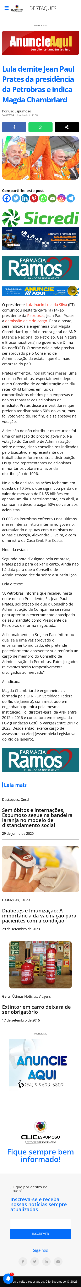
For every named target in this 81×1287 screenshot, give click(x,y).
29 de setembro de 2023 (21, 929)
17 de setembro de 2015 (21, 1020)
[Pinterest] (34, 198)
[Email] (52, 198)
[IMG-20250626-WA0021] (40, 238)
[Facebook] (6, 198)
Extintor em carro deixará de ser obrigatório (36, 1009)
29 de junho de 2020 (18, 833)
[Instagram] (61, 198)
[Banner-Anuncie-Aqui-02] (40, 290)
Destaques (42, 8)
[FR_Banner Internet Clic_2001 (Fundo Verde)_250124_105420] (40, 267)
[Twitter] (16, 198)
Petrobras (35, 315)
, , (26, 996)
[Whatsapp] (43, 198)
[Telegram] (70, 198)
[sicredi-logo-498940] (40, 217)
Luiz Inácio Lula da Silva (46, 304)
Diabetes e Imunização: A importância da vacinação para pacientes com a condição (39, 915)
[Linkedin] (25, 198)
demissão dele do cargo (26, 320)
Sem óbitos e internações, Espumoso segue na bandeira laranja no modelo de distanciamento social (37, 817)
